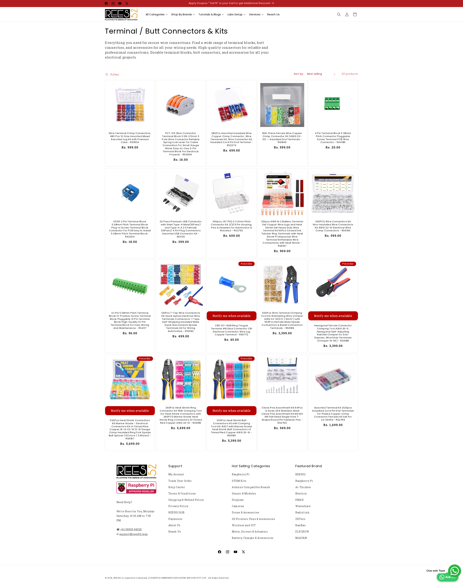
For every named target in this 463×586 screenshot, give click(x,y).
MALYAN (301, 538)
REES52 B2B (176, 512)
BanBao (300, 525)
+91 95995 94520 (131, 529)
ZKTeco (300, 519)
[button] (339, 14)
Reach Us (174, 531)
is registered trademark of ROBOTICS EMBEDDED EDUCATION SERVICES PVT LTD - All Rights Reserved (175, 577)
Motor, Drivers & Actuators (250, 531)
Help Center (176, 487)
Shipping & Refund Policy (186, 499)
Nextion (301, 493)
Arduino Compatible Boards (251, 487)
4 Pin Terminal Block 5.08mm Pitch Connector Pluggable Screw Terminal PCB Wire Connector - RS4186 (333, 138)
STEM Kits (239, 481)
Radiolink (302, 512)
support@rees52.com (133, 534)
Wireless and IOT (244, 525)
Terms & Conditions (182, 493)
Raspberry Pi (241, 474)
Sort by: (299, 74)
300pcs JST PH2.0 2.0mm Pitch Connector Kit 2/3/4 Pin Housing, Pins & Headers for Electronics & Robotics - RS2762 (231, 226)
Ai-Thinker (303, 487)
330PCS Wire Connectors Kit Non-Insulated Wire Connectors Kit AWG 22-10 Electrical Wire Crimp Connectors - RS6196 (333, 226)
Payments (175, 519)
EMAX (299, 499)
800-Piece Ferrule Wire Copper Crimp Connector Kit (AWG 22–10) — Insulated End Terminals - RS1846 (282, 138)
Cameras (238, 506)
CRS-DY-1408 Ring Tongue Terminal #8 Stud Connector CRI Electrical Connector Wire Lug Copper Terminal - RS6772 (231, 330)
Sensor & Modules (244, 493)
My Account (176, 474)
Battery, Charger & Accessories (252, 538)
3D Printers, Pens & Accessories (253, 519)
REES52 (300, 474)
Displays (238, 499)
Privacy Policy (178, 506)
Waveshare (303, 506)
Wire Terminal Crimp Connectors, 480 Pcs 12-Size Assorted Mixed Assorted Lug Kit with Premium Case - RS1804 (130, 138)
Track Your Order (180, 481)
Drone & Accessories (245, 512)
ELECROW (302, 531)
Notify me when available (231, 316)
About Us (174, 525)
